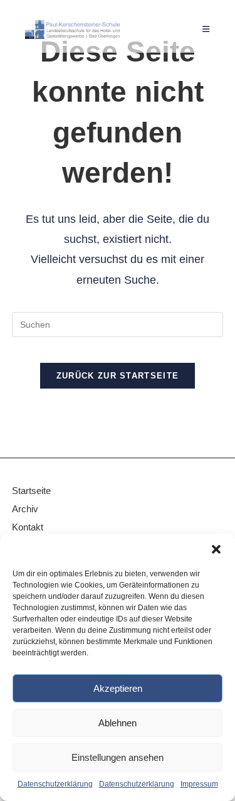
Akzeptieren (117, 688)
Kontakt (27, 527)
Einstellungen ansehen (117, 757)
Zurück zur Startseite (117, 375)
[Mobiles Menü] (206, 29)
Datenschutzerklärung (55, 784)
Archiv (26, 508)
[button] (216, 549)
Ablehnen (117, 723)
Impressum (199, 784)
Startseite (31, 490)
